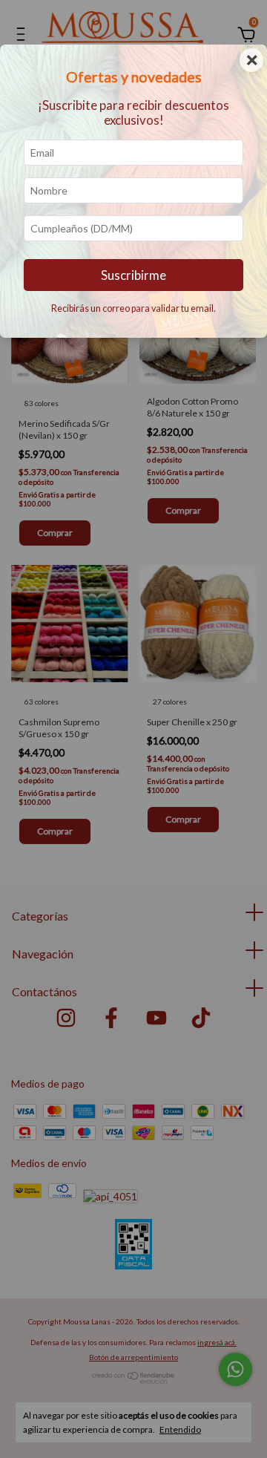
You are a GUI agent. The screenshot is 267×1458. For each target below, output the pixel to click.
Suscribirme (133, 275)
